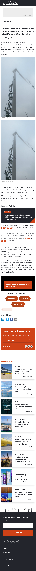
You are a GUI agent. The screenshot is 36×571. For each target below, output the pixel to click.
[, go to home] (9, 3)
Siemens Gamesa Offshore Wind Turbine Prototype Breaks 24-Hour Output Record (18, 217)
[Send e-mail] (17, 541)
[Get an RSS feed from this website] (21, 541)
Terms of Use (6, 552)
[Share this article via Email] (15, 319)
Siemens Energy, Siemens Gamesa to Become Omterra (22, 477)
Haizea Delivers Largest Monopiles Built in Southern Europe (23, 441)
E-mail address (7, 521)
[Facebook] (26, 346)
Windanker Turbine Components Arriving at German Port (23, 424)
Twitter (25, 298)
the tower (28, 238)
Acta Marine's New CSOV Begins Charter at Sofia (23, 406)
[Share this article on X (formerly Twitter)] (7, 319)
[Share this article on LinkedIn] (2, 319)
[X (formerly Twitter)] (28, 346)
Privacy (5, 548)
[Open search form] (27, 3)
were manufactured (7, 227)
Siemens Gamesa (6, 310)
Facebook (18, 304)
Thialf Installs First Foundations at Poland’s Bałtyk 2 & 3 (22, 459)
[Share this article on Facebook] (11, 319)
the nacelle (4, 240)
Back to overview (8, 21)
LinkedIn (12, 298)
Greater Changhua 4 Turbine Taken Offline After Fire (23, 389)
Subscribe (10, 340)
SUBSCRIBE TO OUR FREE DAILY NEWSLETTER (17, 285)
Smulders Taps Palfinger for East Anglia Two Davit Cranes (23, 371)
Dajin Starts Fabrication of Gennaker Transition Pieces (23, 494)
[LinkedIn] (31, 346)
